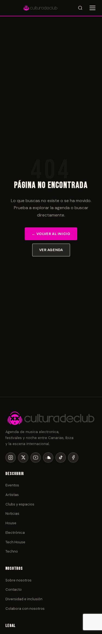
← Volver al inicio (51, 233)
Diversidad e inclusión (23, 599)
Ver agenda (51, 250)
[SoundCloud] (48, 457)
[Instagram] (10, 457)
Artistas (12, 494)
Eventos (12, 485)
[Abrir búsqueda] (80, 8)
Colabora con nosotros (25, 608)
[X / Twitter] (23, 457)
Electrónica (15, 532)
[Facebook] (73, 457)
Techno (11, 551)
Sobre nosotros (18, 580)
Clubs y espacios (19, 504)
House (10, 523)
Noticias (12, 513)
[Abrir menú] (92, 8)
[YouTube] (35, 457)
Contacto (13, 589)
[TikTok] (60, 457)
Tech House (15, 542)
